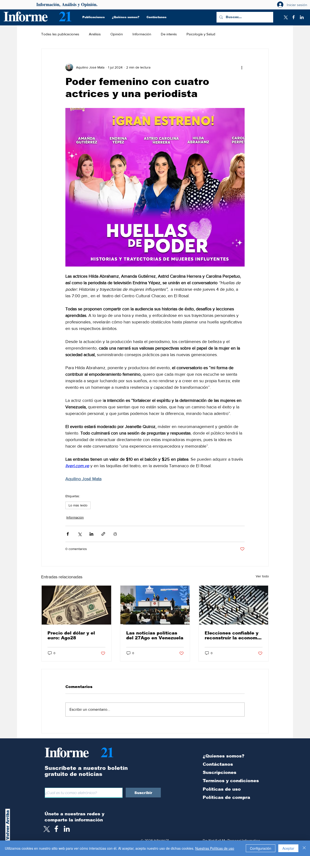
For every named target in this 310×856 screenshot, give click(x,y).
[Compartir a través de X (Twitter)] (79, 534)
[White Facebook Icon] (56, 829)
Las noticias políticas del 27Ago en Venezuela (154, 635)
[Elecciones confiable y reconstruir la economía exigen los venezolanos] (233, 605)
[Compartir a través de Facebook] (67, 534)
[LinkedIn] (301, 17)
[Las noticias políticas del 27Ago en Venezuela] (155, 605)
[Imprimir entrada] (115, 534)
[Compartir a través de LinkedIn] (91, 534)
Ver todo (262, 576)
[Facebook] (293, 17)
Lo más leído (78, 505)
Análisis (95, 34)
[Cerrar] (304, 848)
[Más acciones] (242, 67)
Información (141, 34)
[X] (285, 17)
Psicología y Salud (200, 34)
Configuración (260, 848)
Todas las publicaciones (60, 34)
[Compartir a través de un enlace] (103, 534)
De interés (169, 34)
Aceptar (288, 848)
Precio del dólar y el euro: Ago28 (71, 635)
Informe (25, 16)
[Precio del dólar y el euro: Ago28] (76, 605)
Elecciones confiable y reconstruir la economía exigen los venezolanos (233, 635)
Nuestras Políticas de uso (214, 848)
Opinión (116, 34)
